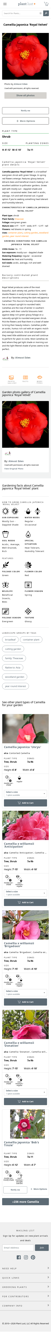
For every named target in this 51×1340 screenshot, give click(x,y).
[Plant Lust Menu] (5, 4)
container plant (15, 232)
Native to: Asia (12, 667)
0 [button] (46, 3)
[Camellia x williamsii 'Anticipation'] (25, 854)
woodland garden (14, 676)
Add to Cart (27, 802)
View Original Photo (13, 468)
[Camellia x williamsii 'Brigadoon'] (25, 953)
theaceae (19, 219)
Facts (26, 381)
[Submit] (46, 13)
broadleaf (10, 639)
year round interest (19, 236)
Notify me (25, 110)
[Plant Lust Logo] (26, 4)
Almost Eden (16, 461)
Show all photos (25, 95)
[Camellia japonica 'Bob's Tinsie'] (25, 1147)
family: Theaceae (14, 658)
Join (42, 1247)
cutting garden (31, 232)
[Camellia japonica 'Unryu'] (25, 756)
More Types (40, 382)
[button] (40, 13)
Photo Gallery (11, 382)
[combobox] (25, 793)
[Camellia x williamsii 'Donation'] (25, 1053)
